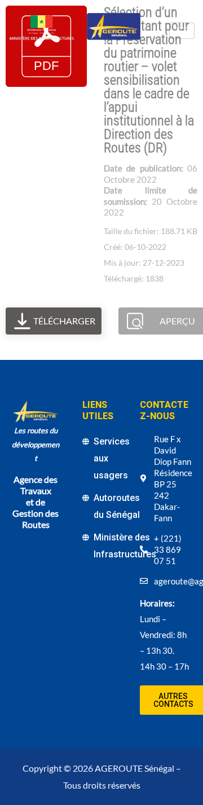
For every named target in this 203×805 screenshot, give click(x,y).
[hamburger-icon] (182, 31)
